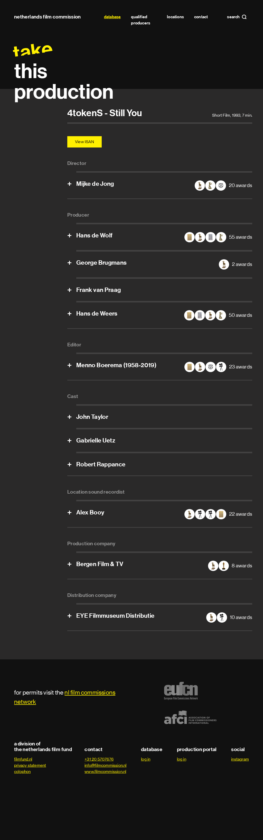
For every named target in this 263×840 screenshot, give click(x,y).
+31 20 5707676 (99, 759)
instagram (240, 759)
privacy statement (30, 765)
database (112, 16)
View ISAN (84, 141)
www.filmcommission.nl (105, 771)
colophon (22, 771)
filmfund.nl (23, 759)
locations (175, 16)
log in (145, 759)
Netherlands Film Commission (47, 17)
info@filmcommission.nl (105, 765)
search (233, 17)
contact (201, 16)
